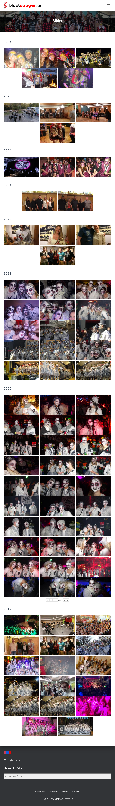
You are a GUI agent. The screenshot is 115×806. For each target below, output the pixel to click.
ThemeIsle (68, 799)
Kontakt (76, 792)
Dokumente (40, 792)
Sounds (54, 792)
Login (65, 792)
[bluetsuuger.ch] (23, 5)
